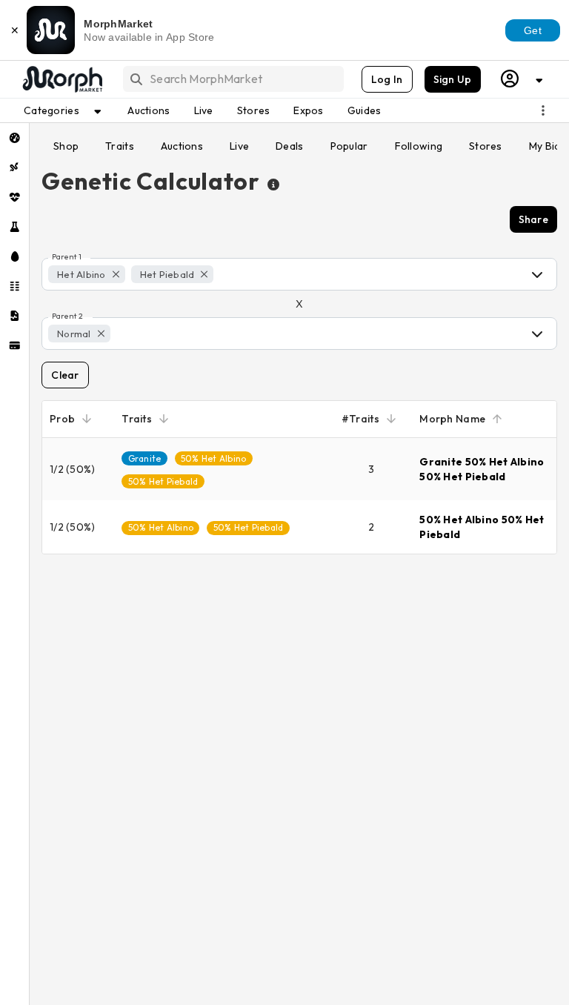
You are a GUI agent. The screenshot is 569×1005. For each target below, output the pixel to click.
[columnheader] (78, 419)
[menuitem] (14, 138)
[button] (86, 274)
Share (533, 219)
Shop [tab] (66, 146)
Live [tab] (239, 146)
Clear (65, 375)
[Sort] (86, 418)
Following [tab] (419, 146)
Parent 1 (66, 257)
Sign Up (452, 79)
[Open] (537, 274)
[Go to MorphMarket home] (61, 79)
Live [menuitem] (203, 110)
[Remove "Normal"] (101, 333)
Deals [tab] (289, 146)
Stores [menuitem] (253, 110)
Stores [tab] (485, 146)
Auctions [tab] (182, 146)
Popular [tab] (349, 146)
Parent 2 (67, 316)
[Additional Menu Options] (543, 110)
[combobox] (232, 78)
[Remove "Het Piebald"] (204, 274)
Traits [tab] (119, 146)
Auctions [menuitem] (148, 110)
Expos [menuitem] (308, 110)
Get (533, 30)
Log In (387, 79)
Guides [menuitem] (364, 110)
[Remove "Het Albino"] (116, 274)
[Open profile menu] (522, 79)
